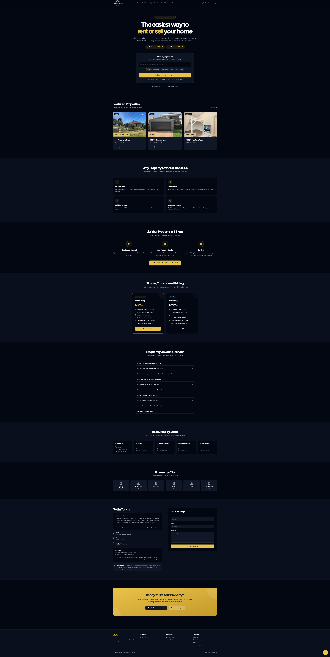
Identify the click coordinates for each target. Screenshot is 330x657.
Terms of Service (198, 645)
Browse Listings (176, 608)
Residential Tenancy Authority (121, 446)
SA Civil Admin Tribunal (206, 448)
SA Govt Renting (205, 446)
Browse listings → (157, 86)
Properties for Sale (145, 640)
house (148, 69)
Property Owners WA (185, 450)
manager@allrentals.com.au (123, 534)
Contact (184, 3)
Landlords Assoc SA (206, 450)
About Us (195, 637)
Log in (202, 3)
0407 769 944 (120, 545)
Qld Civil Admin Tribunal (122, 449)
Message (173, 530)
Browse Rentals (141, 3)
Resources (175, 3)
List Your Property (171, 637)
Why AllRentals (154, 3)
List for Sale (181, 329)
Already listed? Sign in (172, 86)
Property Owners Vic (142, 450)
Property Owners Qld (121, 451)
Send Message (193, 546)
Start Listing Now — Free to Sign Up (164, 263)
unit (172, 69)
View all (213, 108)
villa (176, 69)
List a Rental (147, 329)
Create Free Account (155, 608)
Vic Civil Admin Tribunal (143, 448)
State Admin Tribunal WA (186, 448)
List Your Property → (211, 3)
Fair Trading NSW (163, 446)
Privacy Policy (197, 642)
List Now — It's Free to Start (164, 75)
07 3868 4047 (120, 540)
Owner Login (169, 640)
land (181, 69)
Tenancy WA (183, 446)
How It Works (165, 3)
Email (172, 523)
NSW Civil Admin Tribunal (165, 448)
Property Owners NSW (164, 450)
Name (172, 516)
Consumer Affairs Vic (142, 446)
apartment (156, 69)
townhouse (165, 69)
